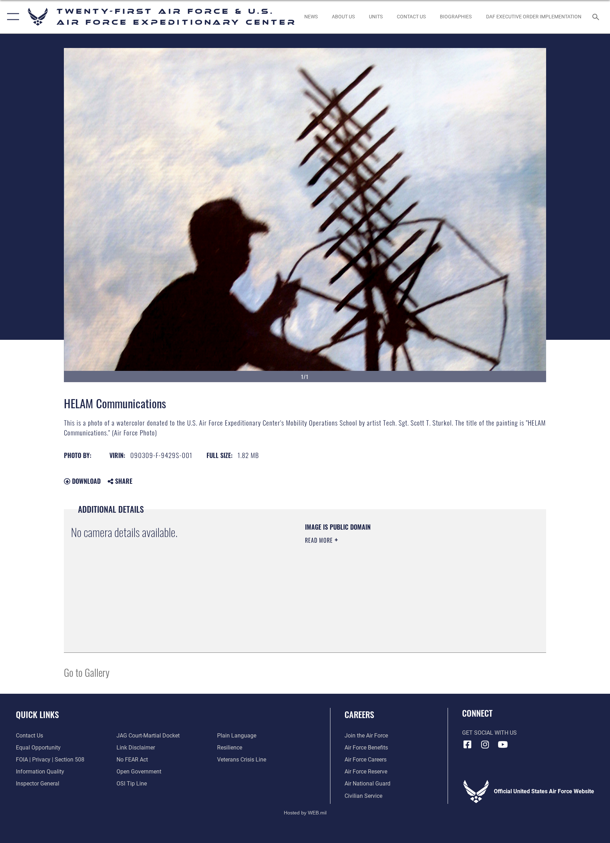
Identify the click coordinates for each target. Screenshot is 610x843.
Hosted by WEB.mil (305, 812)
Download (85, 481)
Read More (320, 540)
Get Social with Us (489, 732)
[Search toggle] (596, 16)
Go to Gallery (86, 672)
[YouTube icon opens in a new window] (502, 744)
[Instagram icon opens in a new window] (485, 744)
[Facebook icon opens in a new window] (467, 744)
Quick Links (37, 714)
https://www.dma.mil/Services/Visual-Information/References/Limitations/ (388, 585)
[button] (11, 17)
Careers (359, 714)
